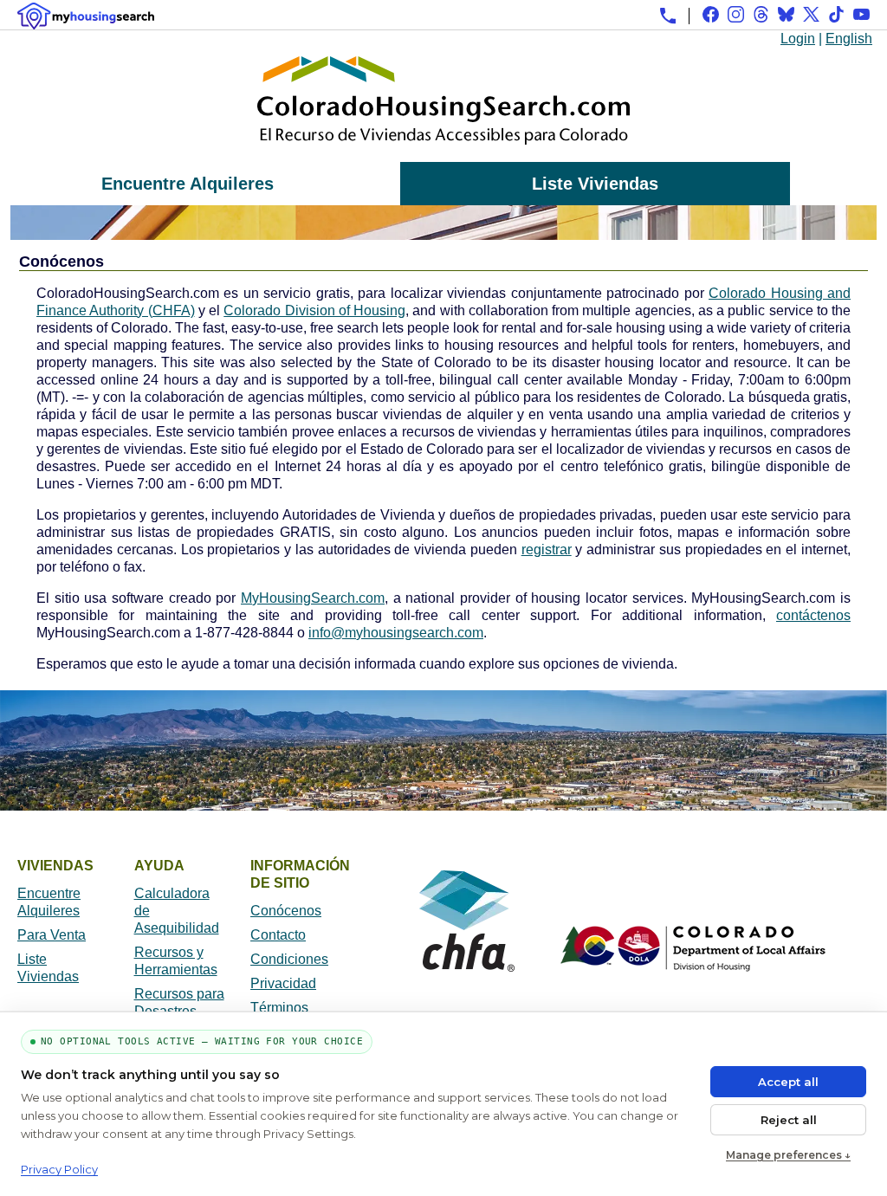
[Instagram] (736, 14)
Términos (279, 1007)
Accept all (788, 1082)
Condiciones (289, 959)
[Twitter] (811, 14)
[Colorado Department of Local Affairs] (692, 967)
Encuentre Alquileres (187, 183)
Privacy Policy (59, 1169)
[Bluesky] (786, 14)
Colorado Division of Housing (314, 310)
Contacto (278, 935)
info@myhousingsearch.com (395, 632)
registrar (546, 549)
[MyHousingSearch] (85, 16)
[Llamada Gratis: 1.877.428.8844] (668, 15)
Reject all (789, 1120)
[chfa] (467, 967)
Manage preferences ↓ (788, 1154)
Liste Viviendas (595, 183)
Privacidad (283, 983)
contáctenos (813, 615)
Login (797, 38)
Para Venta (51, 935)
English (848, 38)
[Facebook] (710, 14)
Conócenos (285, 910)
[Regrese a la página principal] (443, 152)
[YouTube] (861, 14)
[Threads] (761, 14)
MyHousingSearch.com (313, 598)
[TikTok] (836, 14)
